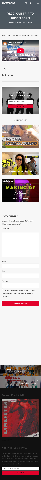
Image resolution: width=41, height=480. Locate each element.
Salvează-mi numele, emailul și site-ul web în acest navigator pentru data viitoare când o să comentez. (18, 294)
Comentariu (5, 229)
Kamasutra (7, 440)
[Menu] (38, 2)
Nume (4, 261)
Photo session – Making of (28, 382)
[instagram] (26, 2)
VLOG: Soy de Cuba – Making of (14, 370)
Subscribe (20, 106)
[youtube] (30, 3)
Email (4, 271)
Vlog (30, 22)
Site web (5, 281)
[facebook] (22, 2)
